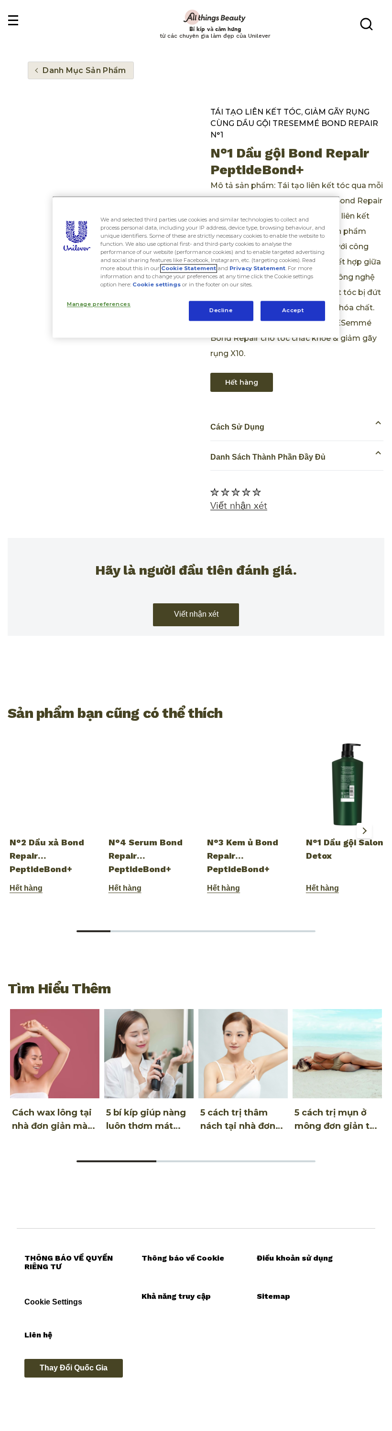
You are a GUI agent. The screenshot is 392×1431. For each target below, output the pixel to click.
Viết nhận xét (196, 614)
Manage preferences (99, 304)
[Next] (364, 830)
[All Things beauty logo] (215, 17)
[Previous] (23, 830)
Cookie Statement (188, 268)
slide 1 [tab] (93, 931)
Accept (293, 310)
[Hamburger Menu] (12, 20)
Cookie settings (156, 285)
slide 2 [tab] (127, 931)
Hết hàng (241, 382)
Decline (220, 310)
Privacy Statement (257, 268)
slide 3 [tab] (162, 931)
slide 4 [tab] (196, 931)
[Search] (366, 24)
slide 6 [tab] (264, 931)
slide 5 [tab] (230, 931)
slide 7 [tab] (299, 931)
